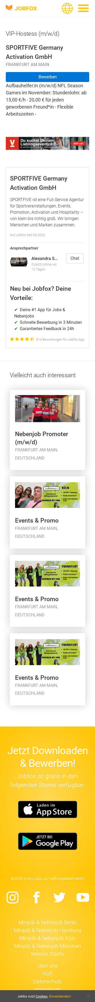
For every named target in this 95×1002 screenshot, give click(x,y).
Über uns (47, 966)
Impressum (47, 989)
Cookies (42, 996)
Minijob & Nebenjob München (47, 946)
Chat (74, 258)
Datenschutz (47, 981)
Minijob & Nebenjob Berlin (47, 922)
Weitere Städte (47, 954)
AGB (47, 973)
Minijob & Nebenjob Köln (47, 938)
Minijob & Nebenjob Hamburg (47, 930)
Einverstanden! (60, 996)
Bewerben (48, 76)
